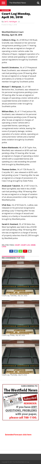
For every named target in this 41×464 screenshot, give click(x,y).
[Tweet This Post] (16, 250)
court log (25, 245)
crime (33, 245)
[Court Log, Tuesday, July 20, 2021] (20, 277)
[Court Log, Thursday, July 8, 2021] (20, 357)
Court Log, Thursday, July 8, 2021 (14, 375)
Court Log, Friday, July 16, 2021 (13, 335)
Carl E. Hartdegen (10, 21)
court (17, 245)
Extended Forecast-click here (18, 434)
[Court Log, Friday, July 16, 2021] (20, 317)
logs (4, 246)
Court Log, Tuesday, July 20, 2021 (14, 295)
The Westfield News (17, 3)
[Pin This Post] (25, 250)
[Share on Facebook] (11, 250)
